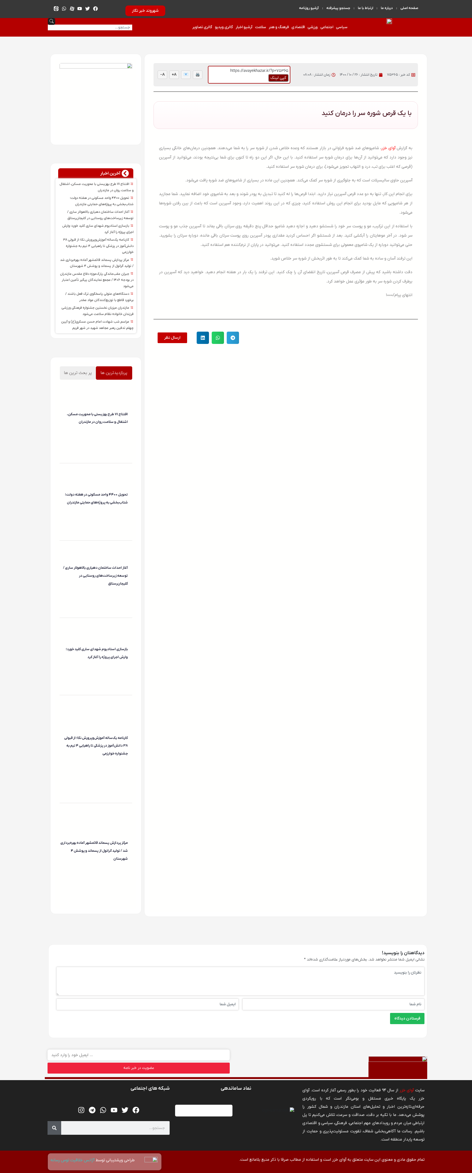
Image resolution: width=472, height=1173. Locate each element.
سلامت (260, 27)
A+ (174, 74)
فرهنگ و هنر (279, 27)
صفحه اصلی (409, 8)
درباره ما (387, 8)
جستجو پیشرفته (338, 8)
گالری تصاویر (202, 27)
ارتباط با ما (365, 8)
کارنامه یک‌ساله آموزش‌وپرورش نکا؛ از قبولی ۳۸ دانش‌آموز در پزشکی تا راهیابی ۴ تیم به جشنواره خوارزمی (98, 246)
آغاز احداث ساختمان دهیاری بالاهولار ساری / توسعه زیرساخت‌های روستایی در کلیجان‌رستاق (95, 575)
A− (162, 74)
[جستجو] (54, 1128)
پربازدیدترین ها (114, 373)
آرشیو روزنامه (309, 8)
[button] (233, 338)
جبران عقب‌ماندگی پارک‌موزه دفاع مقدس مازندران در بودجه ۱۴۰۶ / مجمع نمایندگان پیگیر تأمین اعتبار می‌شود (97, 280)
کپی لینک (278, 78)
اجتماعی (326, 27)
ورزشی (313, 27)
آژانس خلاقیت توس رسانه (73, 1160)
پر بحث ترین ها (78, 373)
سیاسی (341, 27)
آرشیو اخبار (244, 27)
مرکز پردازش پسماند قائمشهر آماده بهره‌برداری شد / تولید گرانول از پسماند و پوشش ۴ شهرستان (94, 851)
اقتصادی (298, 27)
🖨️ (197, 74)
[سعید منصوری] (127, 433)
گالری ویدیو (224, 27)
